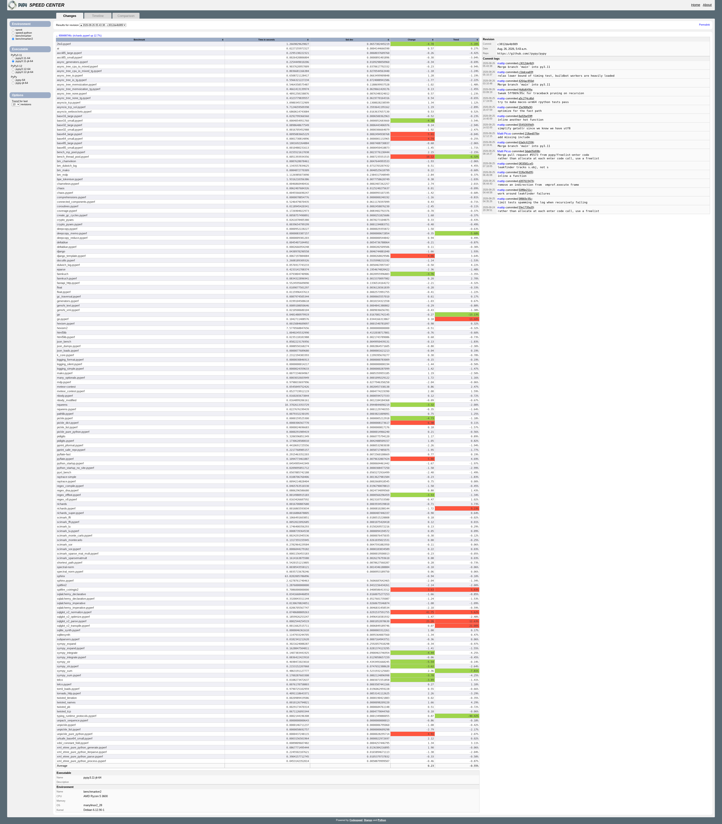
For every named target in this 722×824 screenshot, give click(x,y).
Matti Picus (504, 133)
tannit (19, 29)
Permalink (704, 24)
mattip (501, 63)
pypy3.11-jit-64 (24, 61)
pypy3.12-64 (23, 68)
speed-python (24, 32)
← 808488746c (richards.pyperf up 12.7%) (79, 35)
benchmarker (23, 35)
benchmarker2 (24, 38)
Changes (69, 16)
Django (368, 820)
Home (695, 5)
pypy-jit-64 (22, 82)
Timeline (98, 16)
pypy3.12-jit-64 (24, 71)
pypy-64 (20, 79)
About (707, 5)
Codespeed (356, 820)
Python (382, 820)
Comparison (126, 16)
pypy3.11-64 (23, 58)
